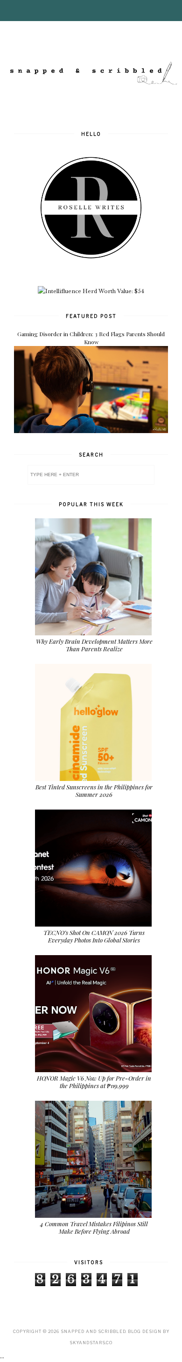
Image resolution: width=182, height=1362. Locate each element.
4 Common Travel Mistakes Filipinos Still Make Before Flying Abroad (94, 1227)
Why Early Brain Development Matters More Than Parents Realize (94, 645)
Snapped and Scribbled (93, 1331)
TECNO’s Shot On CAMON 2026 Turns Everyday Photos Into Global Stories (94, 936)
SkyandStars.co (91, 1342)
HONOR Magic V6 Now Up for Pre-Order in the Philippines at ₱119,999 (94, 1082)
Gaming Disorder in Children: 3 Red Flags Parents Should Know (91, 338)
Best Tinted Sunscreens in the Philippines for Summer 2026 (94, 790)
